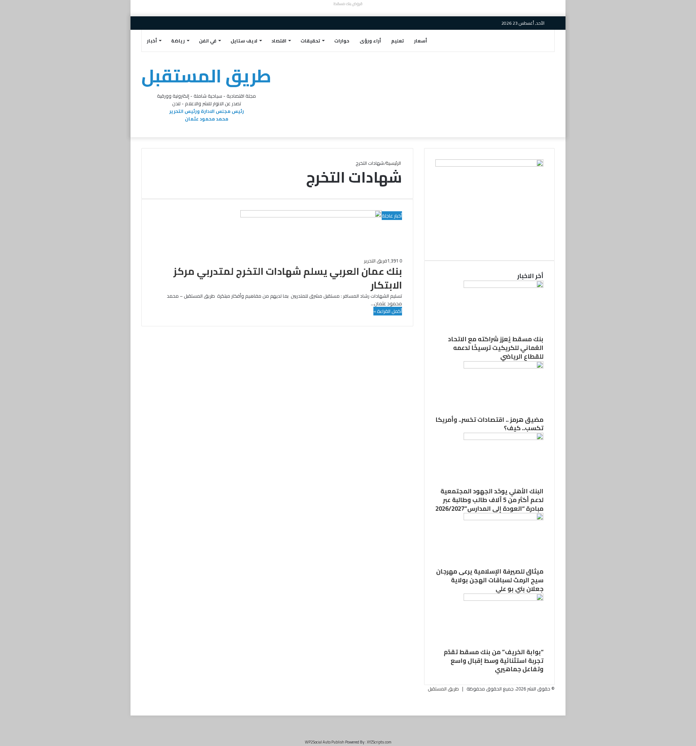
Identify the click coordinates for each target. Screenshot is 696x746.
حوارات (341, 40)
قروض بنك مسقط (348, 3)
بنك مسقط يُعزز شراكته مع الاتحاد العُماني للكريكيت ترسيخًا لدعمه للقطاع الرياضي (495, 347)
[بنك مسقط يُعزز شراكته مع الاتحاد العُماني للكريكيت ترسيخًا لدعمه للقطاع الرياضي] (503, 286)
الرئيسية (394, 163)
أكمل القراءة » (387, 311)
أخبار (152, 40)
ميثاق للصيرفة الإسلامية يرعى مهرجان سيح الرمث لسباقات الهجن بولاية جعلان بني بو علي (489, 580)
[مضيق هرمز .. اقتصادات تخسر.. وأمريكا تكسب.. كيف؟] (503, 366)
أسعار (420, 40)
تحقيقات (310, 40)
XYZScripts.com (379, 742)
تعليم (397, 40)
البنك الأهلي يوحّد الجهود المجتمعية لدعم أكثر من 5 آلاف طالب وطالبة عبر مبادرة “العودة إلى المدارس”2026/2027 (489, 499)
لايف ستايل (244, 40)
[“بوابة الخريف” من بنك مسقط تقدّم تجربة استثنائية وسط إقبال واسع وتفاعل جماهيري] (503, 599)
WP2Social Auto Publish (324, 742)
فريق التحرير (375, 260)
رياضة (178, 40)
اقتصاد (279, 40)
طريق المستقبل (443, 688)
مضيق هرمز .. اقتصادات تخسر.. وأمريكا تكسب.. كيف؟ (489, 424)
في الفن (207, 40)
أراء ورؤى (370, 40)
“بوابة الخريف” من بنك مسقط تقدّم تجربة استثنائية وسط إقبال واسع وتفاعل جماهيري (493, 660)
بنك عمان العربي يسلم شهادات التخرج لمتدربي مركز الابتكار (287, 278)
